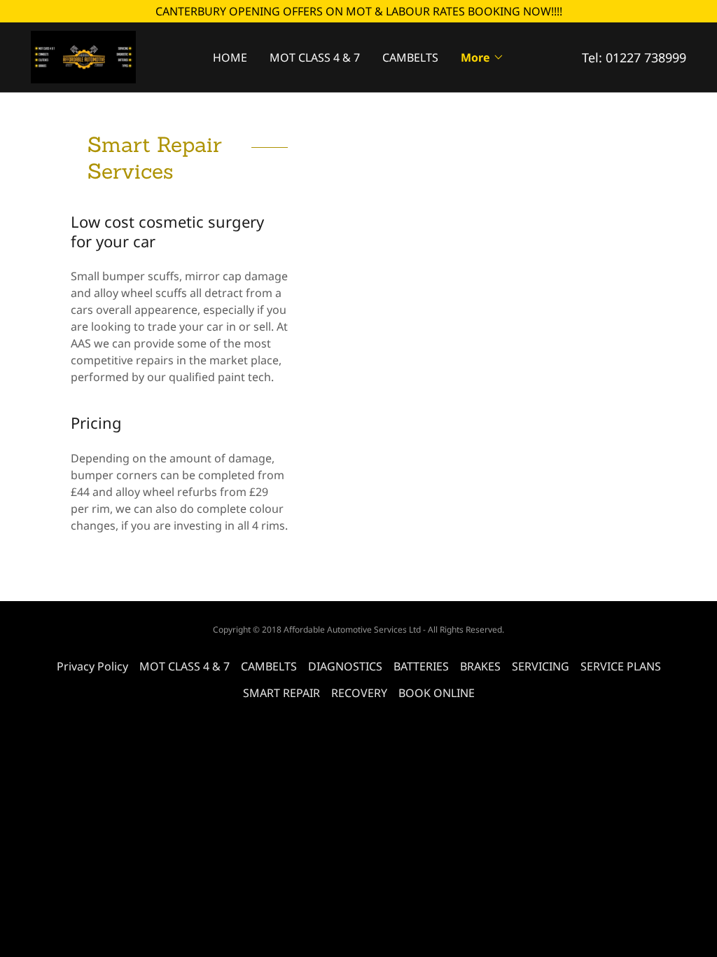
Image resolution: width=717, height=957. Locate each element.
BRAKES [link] (480, 666)
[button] (482, 57)
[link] (83, 56)
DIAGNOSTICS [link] (345, 666)
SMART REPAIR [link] (281, 693)
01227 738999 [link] (646, 57)
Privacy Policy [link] (92, 666)
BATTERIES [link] (421, 666)
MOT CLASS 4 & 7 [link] (315, 57)
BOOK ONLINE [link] (436, 693)
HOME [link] (230, 57)
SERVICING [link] (540, 666)
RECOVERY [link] (359, 693)
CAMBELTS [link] (410, 57)
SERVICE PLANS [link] (620, 666)
